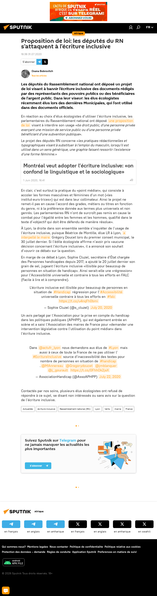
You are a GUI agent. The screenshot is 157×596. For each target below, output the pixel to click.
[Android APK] (14, 562)
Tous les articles (39, 75)
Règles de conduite (59, 552)
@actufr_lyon (49, 347)
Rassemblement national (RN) (75, 408)
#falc (111, 296)
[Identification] (131, 27)
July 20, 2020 (101, 307)
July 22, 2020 (109, 376)
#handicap (108, 361)
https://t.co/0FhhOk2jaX (90, 370)
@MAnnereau (52, 365)
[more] (131, 180)
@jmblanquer (106, 365)
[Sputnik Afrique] (19, 30)
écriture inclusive (46, 408)
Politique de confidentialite (86, 546)
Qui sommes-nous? (14, 546)
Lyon (97, 408)
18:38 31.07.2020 (31, 54)
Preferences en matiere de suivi (117, 552)
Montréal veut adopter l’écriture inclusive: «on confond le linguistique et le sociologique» (78, 168)
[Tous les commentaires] (6, 590)
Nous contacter (59, 546)
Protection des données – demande (23, 552)
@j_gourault (58, 370)
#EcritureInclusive (47, 356)
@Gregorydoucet (79, 365)
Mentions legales (37, 546)
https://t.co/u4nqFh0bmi (78, 301)
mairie (117, 408)
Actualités (28, 408)
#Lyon (113, 347)
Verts (107, 408)
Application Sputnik (84, 552)
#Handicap (62, 292)
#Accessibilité (111, 292)
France (129, 408)
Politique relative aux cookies (123, 546)
